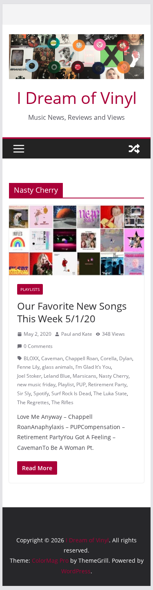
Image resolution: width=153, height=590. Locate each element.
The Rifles (62, 402)
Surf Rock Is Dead (71, 393)
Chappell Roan (81, 358)
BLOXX (31, 358)
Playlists (30, 289)
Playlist (66, 384)
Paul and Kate (76, 333)
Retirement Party (107, 384)
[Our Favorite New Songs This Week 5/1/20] (76, 240)
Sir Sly (24, 393)
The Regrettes (33, 402)
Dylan (125, 358)
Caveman (52, 358)
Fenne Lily (28, 366)
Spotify (41, 393)
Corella (108, 358)
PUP (81, 384)
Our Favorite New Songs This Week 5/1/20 (71, 312)
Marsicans (84, 375)
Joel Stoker (29, 375)
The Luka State (110, 393)
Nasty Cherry (114, 375)
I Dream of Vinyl (77, 97)
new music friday (36, 384)
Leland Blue (57, 375)
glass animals (57, 366)
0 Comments (38, 346)
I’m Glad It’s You (93, 366)
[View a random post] (134, 149)
